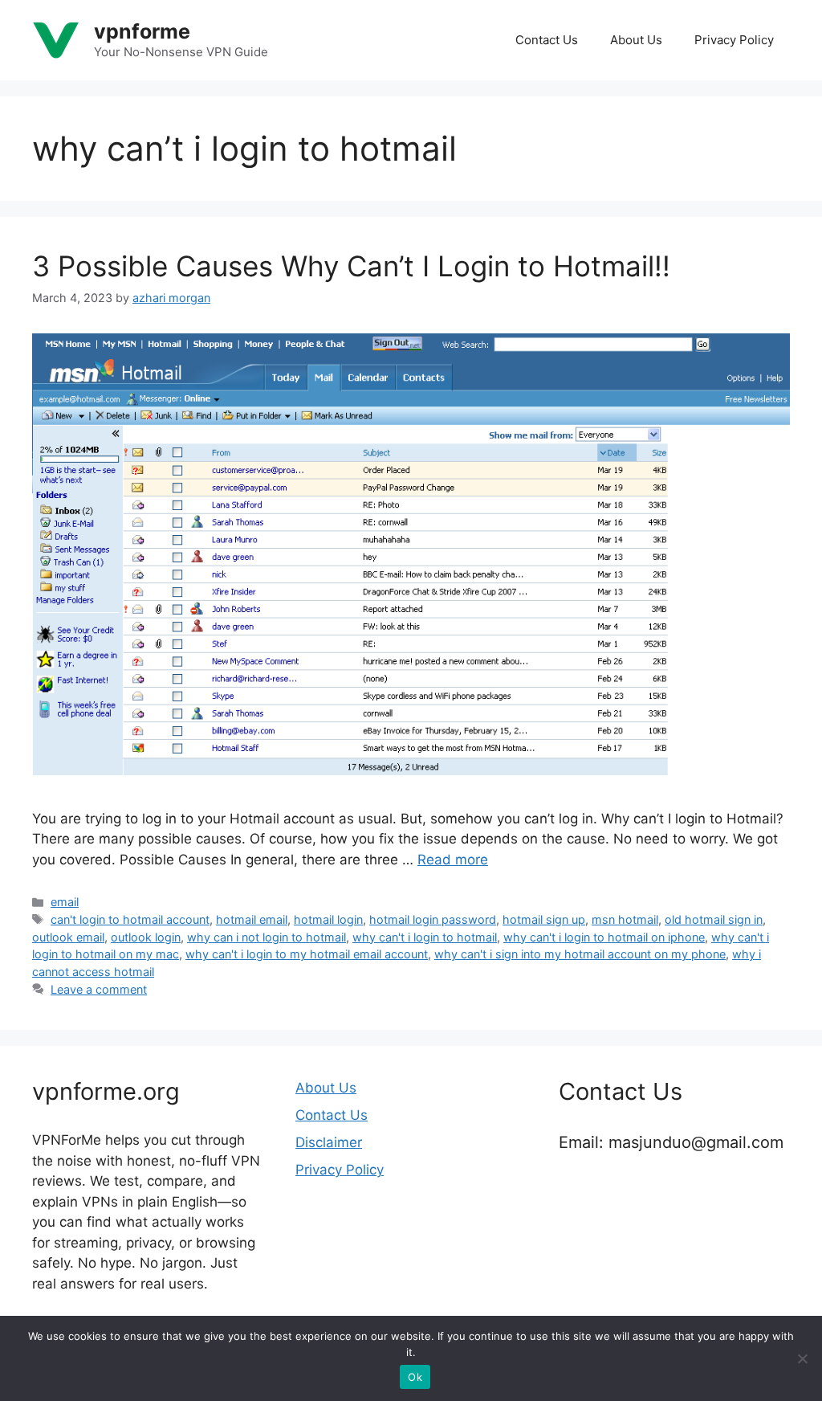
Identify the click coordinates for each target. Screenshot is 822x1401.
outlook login (146, 937)
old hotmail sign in (714, 919)
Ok (415, 1376)
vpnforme (142, 31)
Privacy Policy (734, 39)
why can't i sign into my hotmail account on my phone (580, 954)
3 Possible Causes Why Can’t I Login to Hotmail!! (351, 266)
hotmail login (328, 919)
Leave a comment (99, 989)
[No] (802, 1358)
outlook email (68, 937)
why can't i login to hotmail (424, 937)
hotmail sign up (544, 919)
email (65, 902)
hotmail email (251, 919)
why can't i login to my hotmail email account (306, 954)
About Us (636, 39)
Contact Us (546, 39)
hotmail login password (432, 919)
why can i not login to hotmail (266, 937)
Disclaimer (328, 1142)
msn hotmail (625, 919)
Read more (452, 860)
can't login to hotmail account (130, 919)
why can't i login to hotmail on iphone (604, 937)
